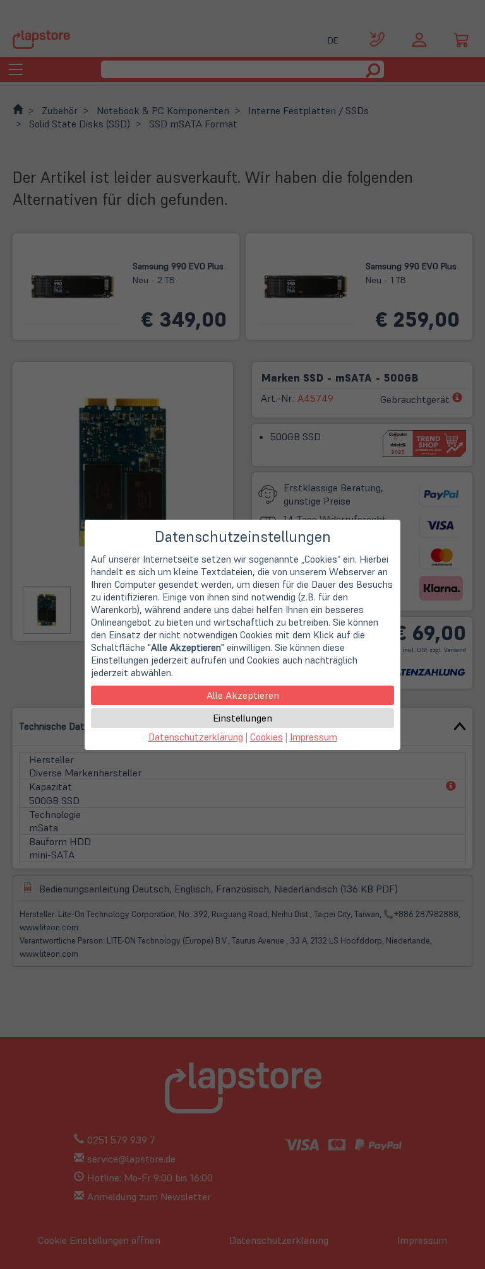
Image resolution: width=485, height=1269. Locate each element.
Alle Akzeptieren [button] (243, 695)
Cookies (266, 737)
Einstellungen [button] (242, 717)
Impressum (313, 737)
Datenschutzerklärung (195, 737)
